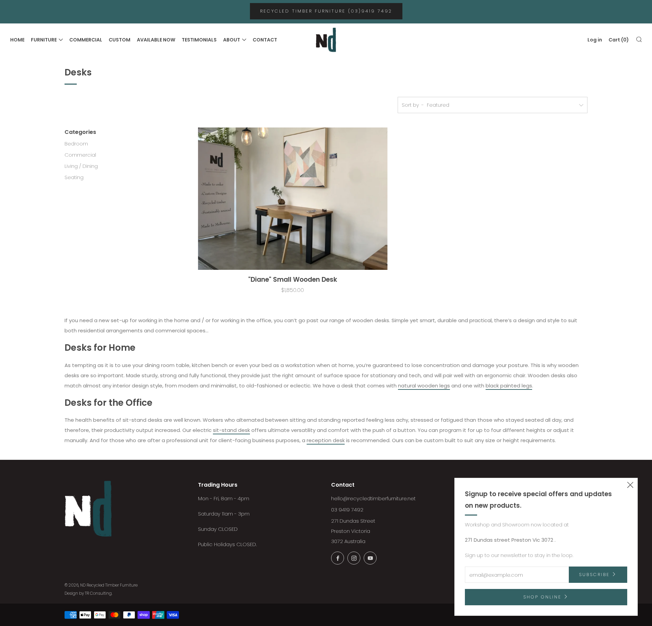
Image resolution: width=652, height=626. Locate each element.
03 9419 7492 (347, 509)
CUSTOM (119, 39)
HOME (17, 39)
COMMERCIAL (85, 39)
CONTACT (265, 39)
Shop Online (542, 597)
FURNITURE (44, 39)
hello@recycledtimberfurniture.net (373, 498)
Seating (74, 177)
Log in (594, 39)
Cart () (619, 39)
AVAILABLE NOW (156, 39)
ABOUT (231, 39)
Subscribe (594, 574)
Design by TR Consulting (88, 593)
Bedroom (76, 143)
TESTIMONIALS (199, 39)
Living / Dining (81, 166)
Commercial (80, 154)
